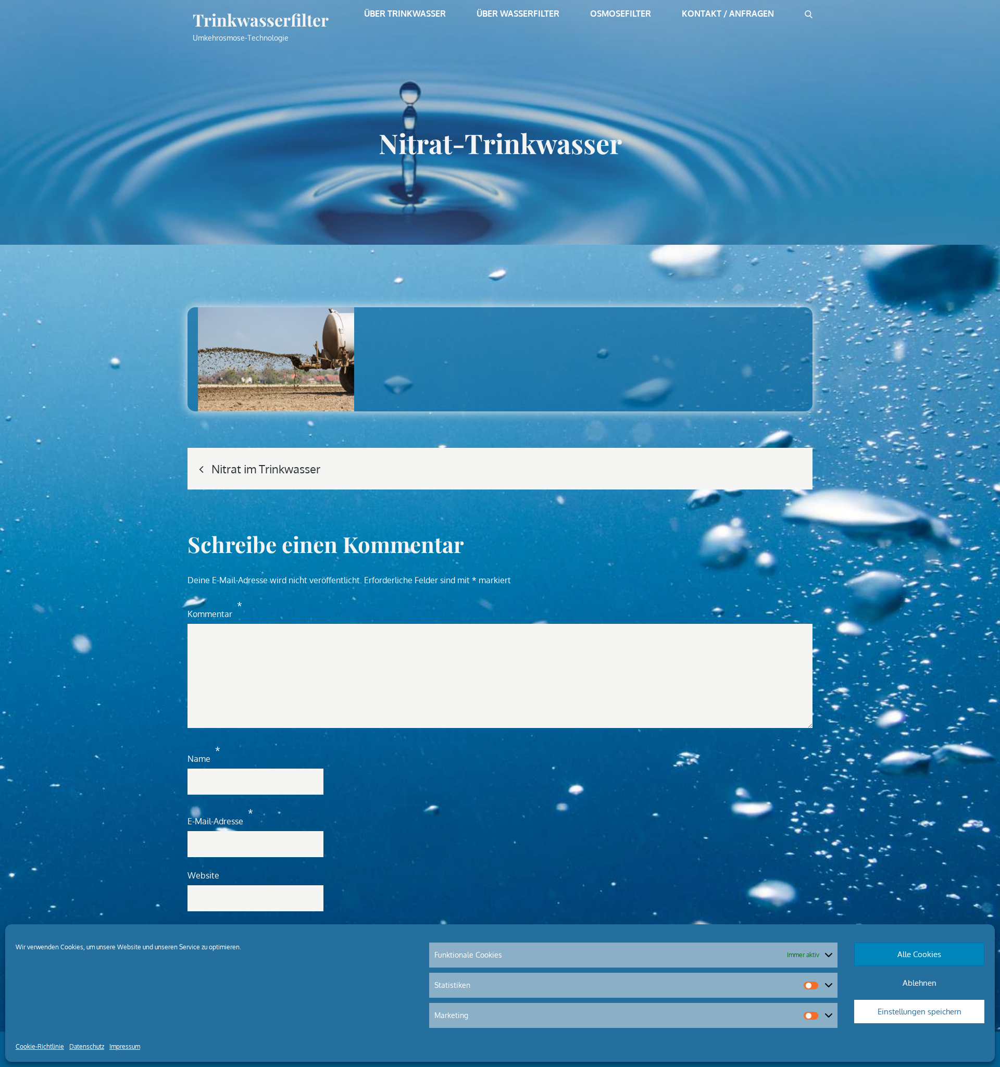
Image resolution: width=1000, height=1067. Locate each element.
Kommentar (215, 609)
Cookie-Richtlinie (40, 1046)
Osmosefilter (620, 13)
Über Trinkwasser (405, 13)
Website (203, 875)
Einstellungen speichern (919, 1011)
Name (204, 754)
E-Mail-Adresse (220, 816)
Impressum (124, 1046)
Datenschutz (86, 1046)
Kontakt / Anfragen (728, 13)
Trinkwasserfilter (261, 19)
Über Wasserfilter (518, 13)
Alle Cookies (919, 954)
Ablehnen (919, 983)
